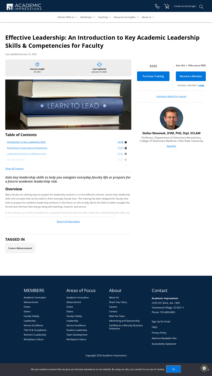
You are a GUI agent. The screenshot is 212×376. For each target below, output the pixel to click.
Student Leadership (76, 330)
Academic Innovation (35, 297)
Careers (113, 306)
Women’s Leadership (35, 334)
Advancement (31, 302)
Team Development (76, 334)
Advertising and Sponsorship (124, 320)
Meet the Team (117, 316)
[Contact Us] (157, 6)
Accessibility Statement (164, 343)
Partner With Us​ (66, 17)
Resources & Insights (125, 17)
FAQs (154, 327)
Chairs (27, 306)
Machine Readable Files (164, 338)
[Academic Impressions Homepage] (24, 8)
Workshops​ (86, 17)
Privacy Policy (159, 332)
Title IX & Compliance (35, 330)
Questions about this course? (171, 96)
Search (201, 7)
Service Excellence (33, 325)
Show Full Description (68, 221)
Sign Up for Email (161, 321)
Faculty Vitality (31, 316)
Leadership (30, 320)
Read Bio (171, 146)
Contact (113, 311)
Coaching (103, 17)
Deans (27, 311)
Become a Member (193, 76)
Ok (173, 369)
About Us (146, 17)
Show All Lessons (14, 168)
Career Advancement (20, 248)
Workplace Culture (33, 339)
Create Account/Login (185, 6)
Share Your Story (118, 302)
